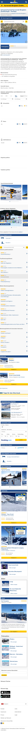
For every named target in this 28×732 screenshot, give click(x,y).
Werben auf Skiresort (6, 718)
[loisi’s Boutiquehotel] (4, 415)
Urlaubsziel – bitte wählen (6, 429)
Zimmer (13, 434)
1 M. (2, 96)
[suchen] (26, 2)
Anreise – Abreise (4, 424)
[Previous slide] (2, 192)
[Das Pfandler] (4, 407)
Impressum (3, 712)
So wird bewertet (6, 55)
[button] (6, 440)
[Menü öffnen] (2, 2)
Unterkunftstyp (20, 434)
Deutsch (6, 704)
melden (20, 232)
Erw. (2, 434)
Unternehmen (18, 712)
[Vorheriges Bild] (2, 478)
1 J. (11, 96)
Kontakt (2, 708)
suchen (21, 439)
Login (16, 715)
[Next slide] (26, 192)
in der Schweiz (21, 377)
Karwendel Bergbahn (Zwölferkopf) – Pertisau (16, 5)
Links (16, 708)
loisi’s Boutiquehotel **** (16, 412)
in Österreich (12, 550)
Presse (2, 715)
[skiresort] (14, 2)
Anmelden (4, 675)
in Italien (17, 362)
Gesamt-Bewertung (5, 254)
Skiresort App (4, 688)
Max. (16, 95)
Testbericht (13, 369)
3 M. (6, 96)
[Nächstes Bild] (26, 478)
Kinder (8, 434)
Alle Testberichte (3, 388)
